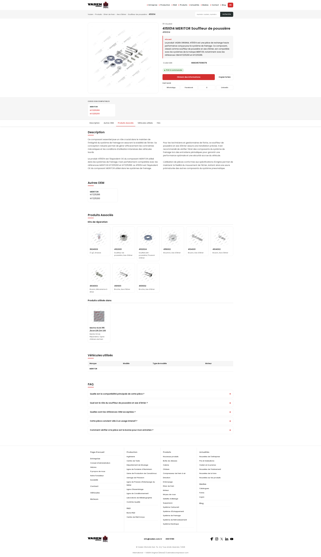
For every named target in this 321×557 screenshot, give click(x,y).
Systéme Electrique (171, 524)
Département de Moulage (137, 465)
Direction (166, 477)
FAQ (158, 123)
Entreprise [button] (152, 5)
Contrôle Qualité (133, 502)
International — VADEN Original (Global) (149, 552)
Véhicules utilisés (145, 123)
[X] (221, 539)
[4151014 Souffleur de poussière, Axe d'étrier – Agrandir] (123, 58)
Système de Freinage (172, 515)
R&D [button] (175, 5)
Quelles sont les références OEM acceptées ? (113, 412)
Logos (201, 497)
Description (95, 123)
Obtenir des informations (188, 77)
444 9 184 (170, 539)
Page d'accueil (97, 452)
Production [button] (165, 5)
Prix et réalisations (206, 461)
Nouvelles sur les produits (210, 477)
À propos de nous (97, 471)
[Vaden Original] (98, 5)
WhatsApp (171, 87)
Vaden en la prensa (207, 465)
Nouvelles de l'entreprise (209, 456)
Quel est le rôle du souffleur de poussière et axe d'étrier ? (119, 403)
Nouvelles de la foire (207, 473)
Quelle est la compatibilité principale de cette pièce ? (117, 394)
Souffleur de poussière (137, 14)
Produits (183, 5)
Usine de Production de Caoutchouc (142, 473)
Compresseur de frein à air (174, 473)
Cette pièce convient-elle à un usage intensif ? (113, 421)
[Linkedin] (226, 538)
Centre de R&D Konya (136, 517)
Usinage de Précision (135, 477)
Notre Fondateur (97, 475)
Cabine (166, 465)
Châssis (166, 469)
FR (230, 5)
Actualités (194, 5)
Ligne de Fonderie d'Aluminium (139, 469)
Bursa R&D (131, 513)
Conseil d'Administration (100, 463)
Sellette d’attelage (170, 499)
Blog (224, 5)
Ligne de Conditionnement (137, 493)
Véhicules (95, 493)
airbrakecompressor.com (177, 552)
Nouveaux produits (170, 456)
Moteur (166, 490)
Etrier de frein (109, 14)
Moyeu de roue (169, 494)
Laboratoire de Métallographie (139, 498)
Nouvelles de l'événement (210, 469)
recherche (226, 14)
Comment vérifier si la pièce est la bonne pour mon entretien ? (121, 430)
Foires (201, 493)
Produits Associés (126, 123)
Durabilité (94, 480)
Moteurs (94, 499)
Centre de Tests (133, 461)
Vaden (90, 14)
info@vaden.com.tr (153, 539)
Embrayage (168, 482)
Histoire (93, 467)
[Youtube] (231, 539)
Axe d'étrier (121, 14)
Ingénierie (131, 456)
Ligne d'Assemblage (135, 489)
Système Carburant (171, 507)
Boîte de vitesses (170, 461)
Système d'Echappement (173, 511)
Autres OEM (109, 123)
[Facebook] (211, 538)
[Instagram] (216, 538)
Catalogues (204, 488)
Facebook (189, 87)
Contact (215, 5)
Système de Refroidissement (175, 520)
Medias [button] (205, 5)
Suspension (168, 503)
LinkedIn (224, 87)
